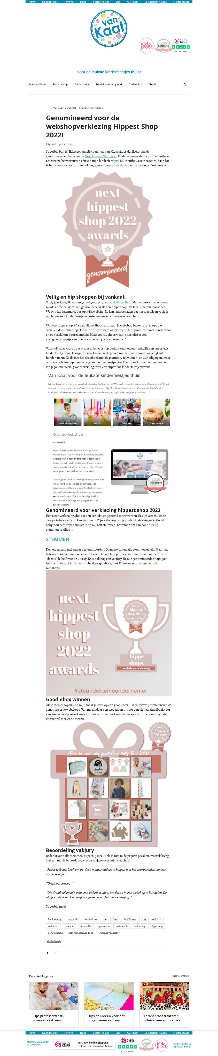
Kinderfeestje (60, 84)
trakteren (53, 926)
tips (105, 919)
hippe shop (157, 926)
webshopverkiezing (109, 932)
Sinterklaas (82, 84)
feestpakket (86, 926)
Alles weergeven (180, 975)
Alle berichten (37, 84)
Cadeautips (136, 84)
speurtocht (104, 926)
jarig (144, 919)
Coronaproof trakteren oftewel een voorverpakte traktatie (164, 1018)
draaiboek (69, 926)
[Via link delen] (56, 952)
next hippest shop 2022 (80, 932)
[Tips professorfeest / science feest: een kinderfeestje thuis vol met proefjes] (53, 996)
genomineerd (55, 932)
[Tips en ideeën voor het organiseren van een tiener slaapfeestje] (109, 996)
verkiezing (139, 926)
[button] (184, 84)
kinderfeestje (55, 919)
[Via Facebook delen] (47, 952)
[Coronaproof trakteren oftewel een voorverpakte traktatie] (164, 996)
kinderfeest (91, 919)
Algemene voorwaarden (38, 1042)
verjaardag (73, 919)
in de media (122, 926)
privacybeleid (36, 1045)
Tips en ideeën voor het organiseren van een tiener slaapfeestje (107, 1018)
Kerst (152, 84)
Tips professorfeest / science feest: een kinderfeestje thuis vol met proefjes (50, 1018)
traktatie (156, 919)
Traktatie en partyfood (109, 84)
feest (115, 919)
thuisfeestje (129, 919)
